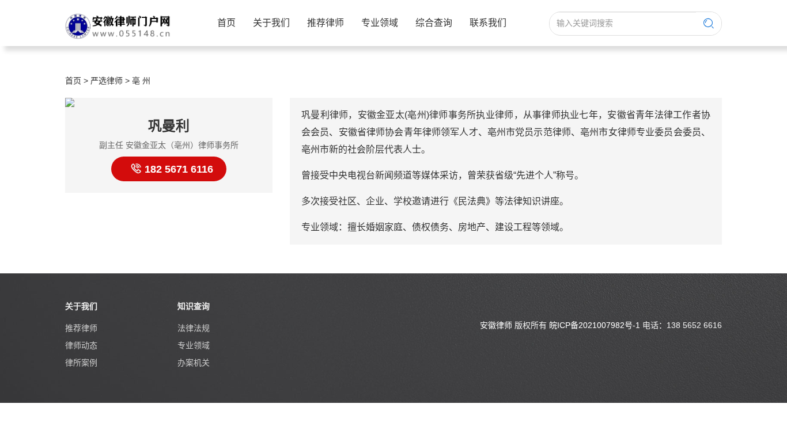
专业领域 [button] (379, 23)
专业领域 (193, 345)
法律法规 (193, 328)
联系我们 (488, 23)
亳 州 (141, 80)
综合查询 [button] (433, 23)
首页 (226, 23)
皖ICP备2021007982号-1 (594, 325)
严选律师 (106, 80)
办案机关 (193, 362)
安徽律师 (496, 325)
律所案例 (81, 362)
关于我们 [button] (271, 23)
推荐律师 (325, 23)
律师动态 (81, 345)
